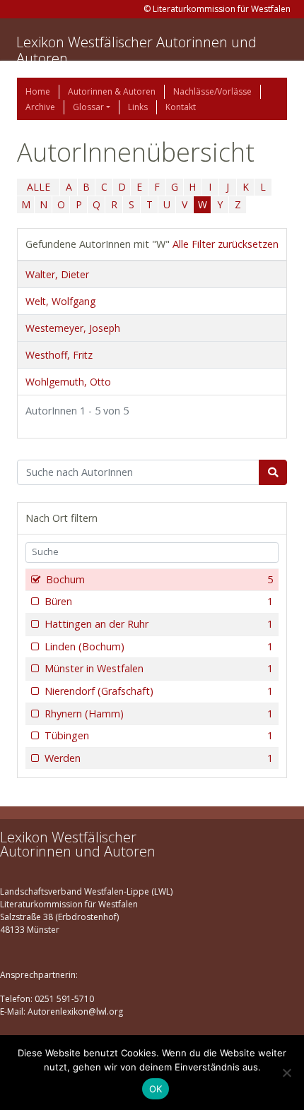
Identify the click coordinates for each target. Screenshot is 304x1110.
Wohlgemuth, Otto (68, 381)
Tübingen (159, 735)
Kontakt (180, 107)
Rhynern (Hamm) (159, 713)
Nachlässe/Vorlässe (212, 91)
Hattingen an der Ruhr (159, 624)
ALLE (38, 186)
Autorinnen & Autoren (112, 91)
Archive (40, 107)
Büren (159, 601)
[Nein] (286, 1073)
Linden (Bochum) (159, 646)
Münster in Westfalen (159, 668)
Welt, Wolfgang (60, 301)
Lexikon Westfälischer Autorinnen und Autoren (136, 50)
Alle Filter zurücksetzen (226, 244)
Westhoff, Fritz (59, 355)
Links (138, 107)
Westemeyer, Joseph (72, 328)
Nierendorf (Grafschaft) (159, 691)
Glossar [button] (88, 107)
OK (156, 1088)
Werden (159, 758)
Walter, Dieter (57, 274)
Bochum (159, 579)
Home (37, 91)
